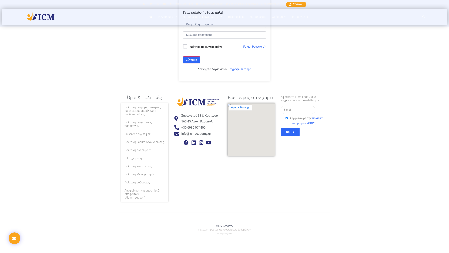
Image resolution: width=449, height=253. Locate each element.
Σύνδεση (191, 59)
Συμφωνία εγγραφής (138, 134)
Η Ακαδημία (165, 16)
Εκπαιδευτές (258, 16)
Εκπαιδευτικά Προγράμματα (200, 16)
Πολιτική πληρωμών (138, 150)
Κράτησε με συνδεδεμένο (205, 46)
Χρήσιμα (277, 16)
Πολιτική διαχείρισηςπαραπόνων (138, 124)
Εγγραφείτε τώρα (240, 69)
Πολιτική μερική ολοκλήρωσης (144, 142)
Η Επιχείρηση (133, 158)
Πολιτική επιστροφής (138, 166)
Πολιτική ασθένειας (137, 182)
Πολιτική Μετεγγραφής (140, 174)
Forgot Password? (254, 46)
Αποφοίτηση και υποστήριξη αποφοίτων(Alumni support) (142, 194)
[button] (423, 17)
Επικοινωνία (300, 16)
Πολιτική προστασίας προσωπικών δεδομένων (224, 229)
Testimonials (236, 16)
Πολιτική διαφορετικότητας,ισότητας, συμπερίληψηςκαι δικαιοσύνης (143, 111)
